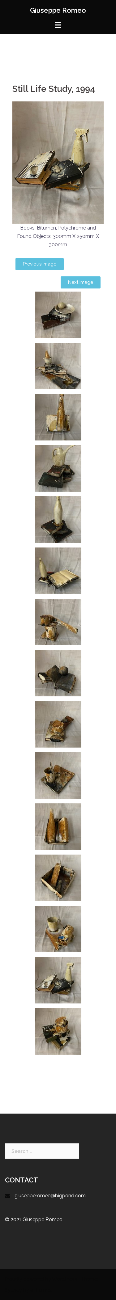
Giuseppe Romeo (58, 10)
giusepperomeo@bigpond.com (50, 1196)
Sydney (13, 1290)
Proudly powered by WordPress (41, 1279)
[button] (39, 264)
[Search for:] (42, 1151)
